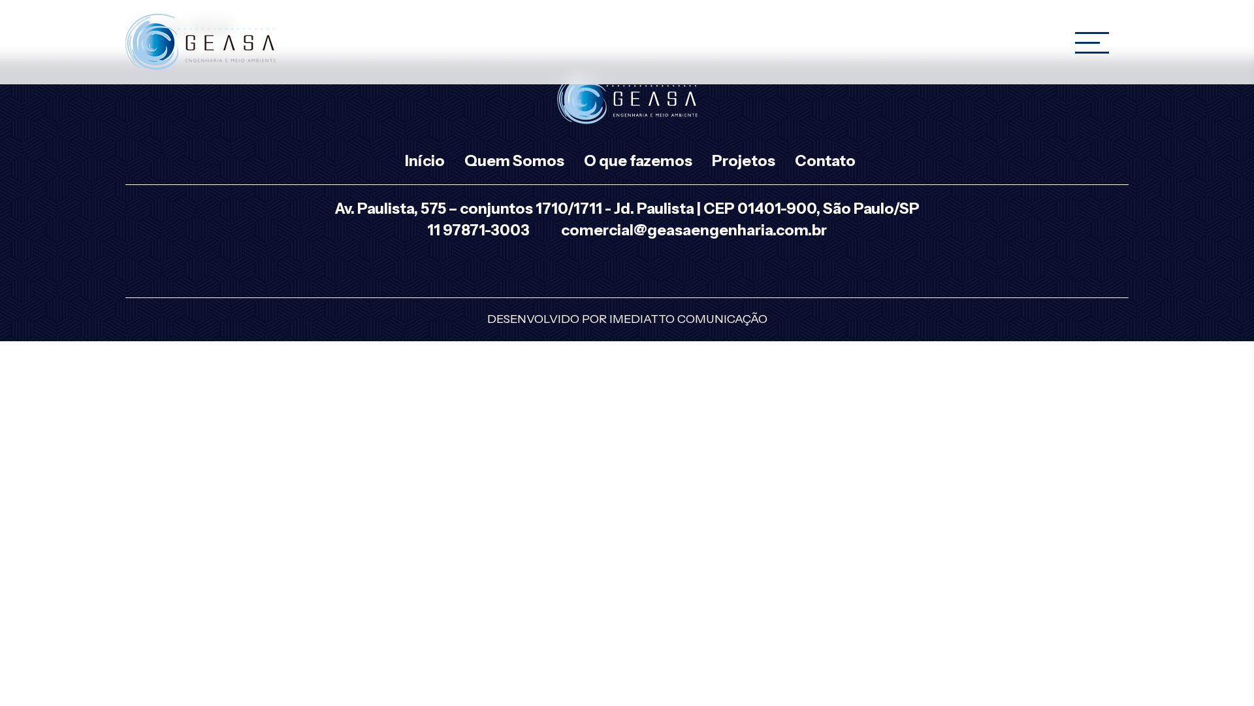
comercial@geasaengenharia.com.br (694, 230)
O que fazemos (638, 161)
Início (425, 161)
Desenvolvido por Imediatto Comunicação (627, 319)
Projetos (743, 161)
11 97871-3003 (478, 230)
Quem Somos (514, 161)
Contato (825, 161)
